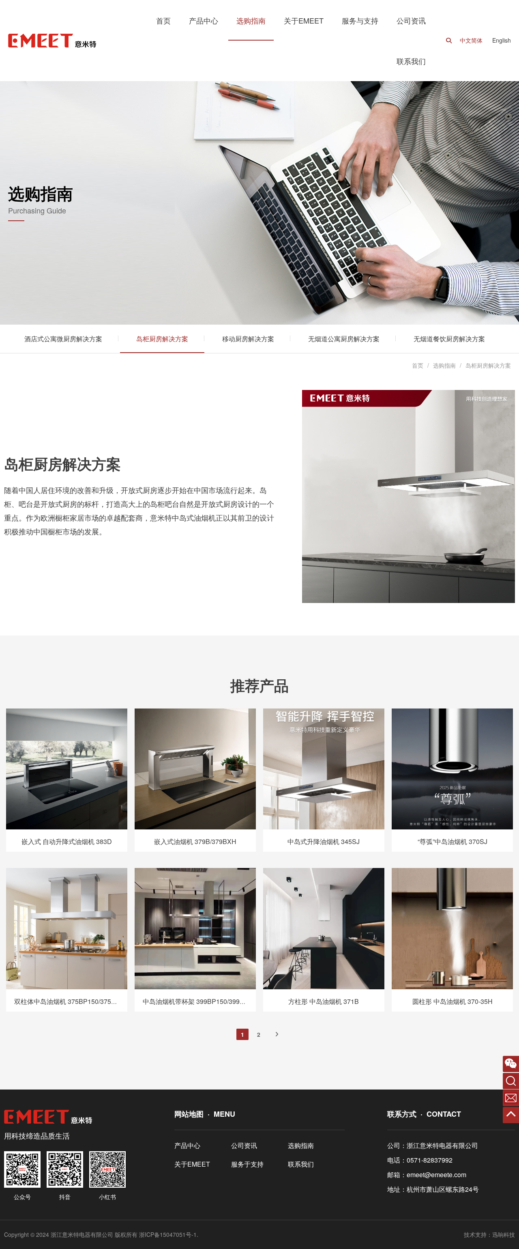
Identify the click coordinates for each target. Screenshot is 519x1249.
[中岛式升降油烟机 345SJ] (323, 827)
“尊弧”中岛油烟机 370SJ (452, 841)
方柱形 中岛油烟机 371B (323, 1001)
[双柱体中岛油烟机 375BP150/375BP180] (66, 987)
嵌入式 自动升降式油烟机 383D (66, 841)
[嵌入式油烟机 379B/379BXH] (195, 827)
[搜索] (511, 1081)
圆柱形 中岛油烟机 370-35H (452, 1001)
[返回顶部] (511, 1115)
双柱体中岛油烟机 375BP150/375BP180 (72, 1001)
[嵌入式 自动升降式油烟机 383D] (66, 827)
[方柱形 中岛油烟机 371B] (323, 987)
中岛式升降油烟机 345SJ (323, 841)
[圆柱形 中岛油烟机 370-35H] (452, 987)
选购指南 (444, 365)
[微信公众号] (511, 1064)
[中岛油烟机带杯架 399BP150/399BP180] (195, 987)
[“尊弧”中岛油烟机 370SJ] (452, 827)
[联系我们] (511, 1098)
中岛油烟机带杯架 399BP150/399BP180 (201, 1001)
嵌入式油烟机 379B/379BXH (195, 841)
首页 (417, 365)
